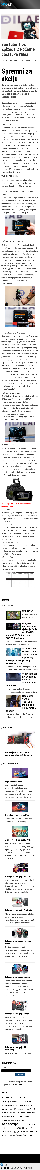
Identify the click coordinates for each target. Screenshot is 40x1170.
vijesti (10, 1135)
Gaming (6, 1101)
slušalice (5, 1128)
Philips (27, 1117)
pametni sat (6, 1117)
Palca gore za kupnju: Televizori (18, 876)
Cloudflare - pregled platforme (18, 815)
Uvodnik (31, 1132)
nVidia (18, 1113)
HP (16, 1105)
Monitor (11, 1113)
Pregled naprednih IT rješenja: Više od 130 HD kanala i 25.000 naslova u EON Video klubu (21, 631)
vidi (36, 1132)
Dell (28, 1098)
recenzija (10, 1124)
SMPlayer (27, 611)
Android (14, 1098)
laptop (4, 1109)
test (16, 1131)
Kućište (30, 1105)
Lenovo (10, 1109)
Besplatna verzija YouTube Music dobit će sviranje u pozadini (21, 703)
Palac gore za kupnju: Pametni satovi (18, 942)
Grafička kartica (16, 1101)
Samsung (31, 1124)
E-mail (4, 1067)
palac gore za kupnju (28, 1113)
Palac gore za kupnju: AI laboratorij (15, 1048)
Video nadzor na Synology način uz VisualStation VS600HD (21, 679)
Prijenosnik (6, 1120)
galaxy (33, 1098)
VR (14, 1135)
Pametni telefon (17, 1117)
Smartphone (22, 1128)
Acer (3, 1098)
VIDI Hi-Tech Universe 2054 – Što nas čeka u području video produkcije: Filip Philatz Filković (22, 656)
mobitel (5, 1113)
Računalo (22, 1120)
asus (24, 1098)
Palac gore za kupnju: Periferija (18, 910)
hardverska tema (8, 1105)
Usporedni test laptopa (14, 781)
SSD (34, 1128)
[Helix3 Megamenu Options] (34, 4)
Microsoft (27, 1109)
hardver (28, 1101)
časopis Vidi (28, 1135)
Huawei (20, 1105)
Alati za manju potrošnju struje (18, 840)
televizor (10, 1132)
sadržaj (22, 1124)
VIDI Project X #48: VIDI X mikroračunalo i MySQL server (19, 753)
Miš (33, 1109)
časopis (19, 1135)
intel (25, 1105)
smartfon (12, 1128)
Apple (20, 1098)
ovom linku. (17, 1085)
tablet (4, 1132)
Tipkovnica (24, 1132)
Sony (30, 1128)
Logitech (20, 1109)
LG (15, 1109)
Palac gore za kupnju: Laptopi (17, 977)
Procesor (14, 1120)
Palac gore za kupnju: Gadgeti (17, 1013)
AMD (8, 1098)
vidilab (4, 1135)
